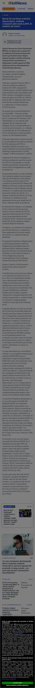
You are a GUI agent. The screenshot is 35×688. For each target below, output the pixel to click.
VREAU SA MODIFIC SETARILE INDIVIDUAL (17, 685)
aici (29, 646)
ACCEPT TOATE (17, 682)
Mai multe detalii (17, 633)
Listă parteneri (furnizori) (9, 679)
